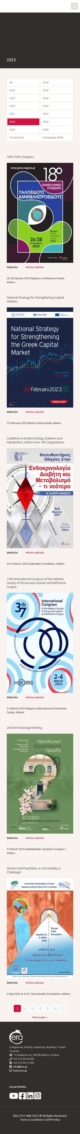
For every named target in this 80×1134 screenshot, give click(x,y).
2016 (45, 90)
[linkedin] (29, 1097)
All (11, 82)
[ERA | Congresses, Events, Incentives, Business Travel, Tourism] (7, 6)
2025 (12, 129)
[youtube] (13, 1097)
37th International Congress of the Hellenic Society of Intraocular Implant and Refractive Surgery (36, 582)
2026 (45, 129)
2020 (45, 105)
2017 (12, 98)
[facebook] (22, 1097)
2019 (12, 105)
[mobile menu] (74, 6)
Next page (38, 1017)
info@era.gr (20, 1066)
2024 (45, 121)
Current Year (16, 137)
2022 (45, 113)
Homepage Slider (53, 137)
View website (36, 267)
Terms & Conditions (32, 1119)
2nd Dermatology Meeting (24, 727)
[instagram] (37, 1097)
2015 (12, 90)
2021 (12, 113)
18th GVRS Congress (20, 157)
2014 (45, 82)
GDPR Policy (53, 1119)
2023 (12, 121)
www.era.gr (19, 1070)
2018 (45, 98)
